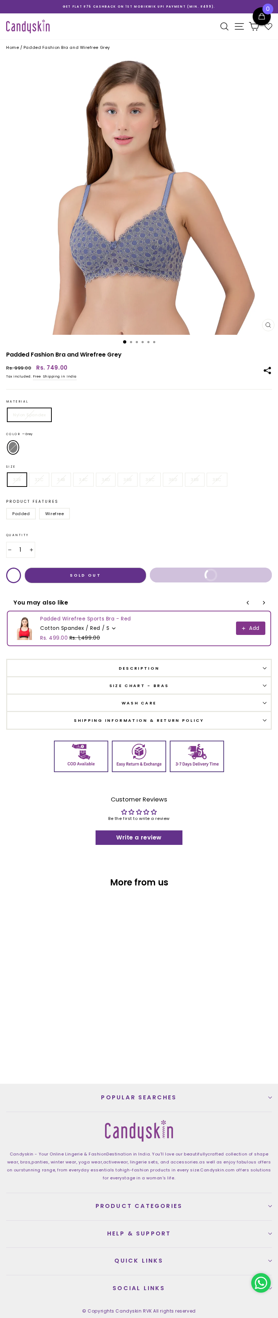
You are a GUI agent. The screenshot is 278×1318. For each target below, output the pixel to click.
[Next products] (264, 603)
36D (173, 480)
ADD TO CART (71, 1053)
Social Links (139, 1288)
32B (17, 480)
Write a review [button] (139, 837)
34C (83, 480)
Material (17, 401)
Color (19, 434)
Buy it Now (232, 577)
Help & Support (139, 1233)
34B (61, 480)
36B (127, 480)
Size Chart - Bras (139, 686)
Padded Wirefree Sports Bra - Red (85, 618)
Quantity (17, 535)
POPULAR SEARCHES (139, 1097)
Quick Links (138, 1260)
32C (39, 480)
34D (106, 480)
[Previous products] (248, 603)
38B (195, 480)
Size (11, 466)
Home (12, 47)
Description (139, 668)
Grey (13, 447)
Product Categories (139, 1206)
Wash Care (139, 703)
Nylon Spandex (29, 415)
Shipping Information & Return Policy (139, 720)
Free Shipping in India (55, 376)
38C (217, 480)
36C (150, 480)
